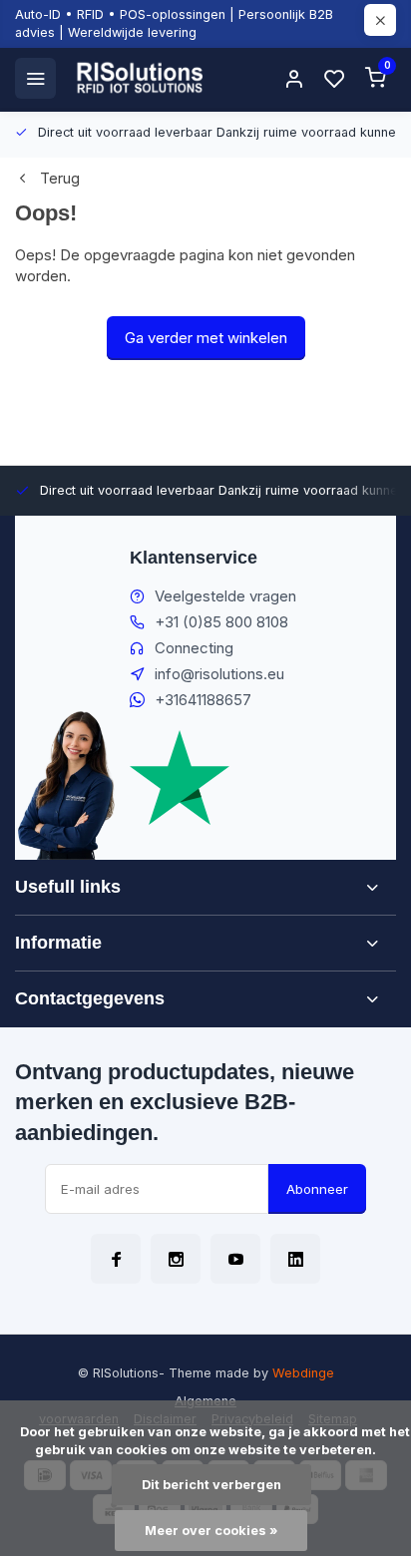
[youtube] (235, 1259)
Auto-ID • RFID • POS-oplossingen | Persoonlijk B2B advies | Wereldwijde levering (174, 23)
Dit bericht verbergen (211, 1484)
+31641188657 (203, 699)
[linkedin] (295, 1259)
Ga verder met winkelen (206, 337)
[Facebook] (116, 1259)
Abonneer (317, 1189)
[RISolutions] (140, 78)
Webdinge (303, 1372)
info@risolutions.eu (219, 673)
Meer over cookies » (211, 1530)
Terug (60, 178)
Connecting (194, 647)
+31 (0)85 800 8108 (221, 621)
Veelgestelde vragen (225, 595)
